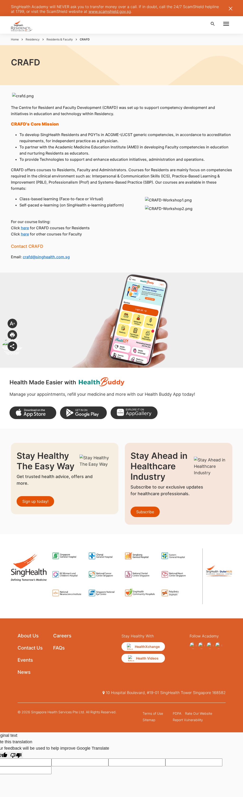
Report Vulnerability (188, 720)
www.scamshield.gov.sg (110, 11)
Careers (62, 636)
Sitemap (149, 720)
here (25, 227)
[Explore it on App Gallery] (134, 412)
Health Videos (147, 658)
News (24, 672)
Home (15, 39)
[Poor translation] (16, 755)
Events (25, 660)
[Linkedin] (218, 645)
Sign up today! (35, 501)
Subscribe (145, 511)
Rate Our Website (198, 713)
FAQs (59, 648)
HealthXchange (147, 647)
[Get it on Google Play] (83, 412)
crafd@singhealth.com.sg (46, 256)
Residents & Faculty (60, 39)
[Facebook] (193, 645)
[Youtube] (201, 645)
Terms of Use (153, 713)
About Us (28, 636)
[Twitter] (210, 645)
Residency (33, 39)
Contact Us (30, 648)
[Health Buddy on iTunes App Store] (32, 412)
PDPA (177, 713)
